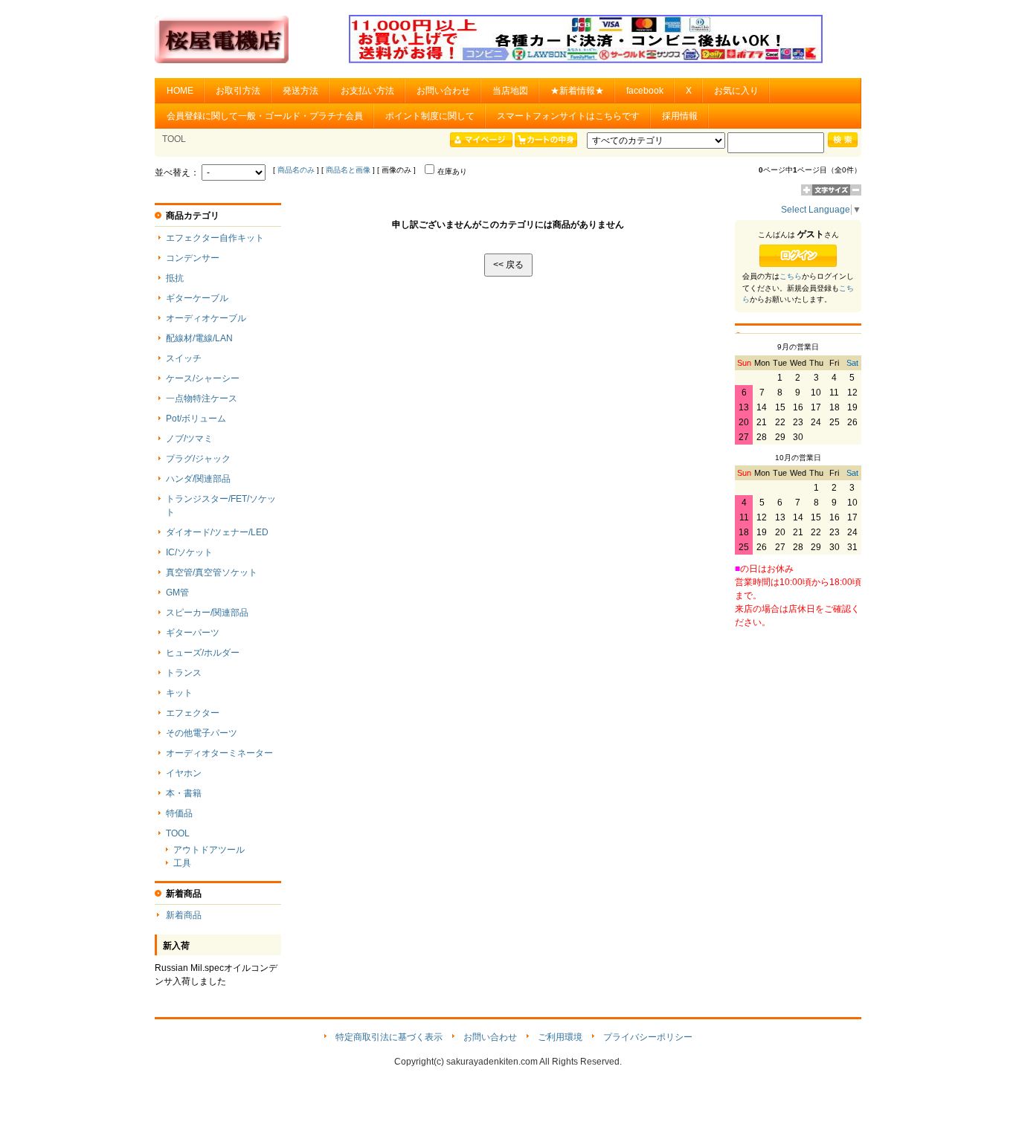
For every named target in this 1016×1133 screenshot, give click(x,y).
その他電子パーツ (201, 733)
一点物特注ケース (201, 398)
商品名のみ (296, 170)
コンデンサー (192, 258)
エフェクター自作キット (215, 238)
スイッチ (184, 358)
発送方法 (300, 90)
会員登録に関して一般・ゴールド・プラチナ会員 (265, 116)
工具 (182, 863)
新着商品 (184, 915)
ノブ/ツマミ (189, 438)
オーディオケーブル (206, 318)
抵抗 (175, 278)
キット (179, 693)
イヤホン (184, 773)
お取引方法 (238, 90)
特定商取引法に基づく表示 (389, 1037)
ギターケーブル (197, 298)
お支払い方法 (367, 90)
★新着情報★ (577, 90)
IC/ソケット (189, 552)
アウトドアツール (209, 850)
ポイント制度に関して (430, 116)
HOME (180, 90)
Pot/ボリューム (196, 418)
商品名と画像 (348, 170)
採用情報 (680, 116)
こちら (790, 276)
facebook (644, 90)
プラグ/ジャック (198, 458)
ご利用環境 (560, 1037)
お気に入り (736, 90)
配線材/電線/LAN (199, 338)
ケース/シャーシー (202, 378)
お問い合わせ (443, 90)
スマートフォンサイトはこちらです (568, 116)
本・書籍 (184, 793)
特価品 (179, 813)
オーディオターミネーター (219, 753)
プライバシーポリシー (647, 1037)
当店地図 (510, 90)
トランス (184, 673)
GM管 (177, 592)
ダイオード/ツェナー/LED (217, 532)
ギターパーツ (192, 632)
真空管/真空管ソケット (211, 572)
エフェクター (192, 713)
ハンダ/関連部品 (198, 479)
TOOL (178, 833)
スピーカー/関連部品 (207, 612)
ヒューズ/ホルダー (202, 653)
